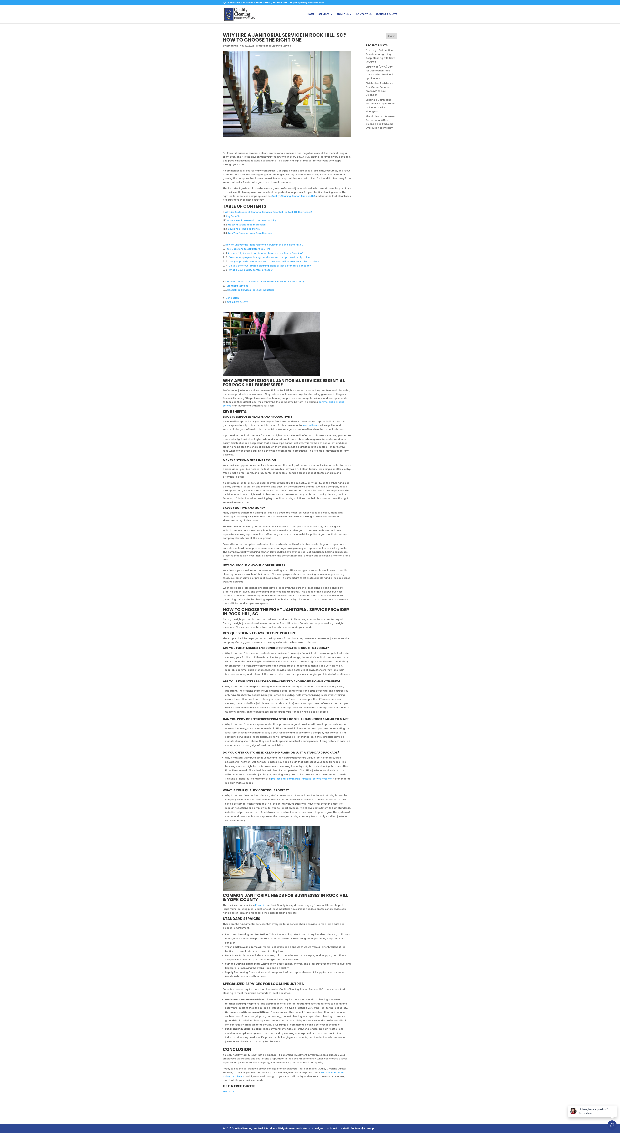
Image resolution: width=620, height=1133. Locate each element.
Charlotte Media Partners (346, 1128)
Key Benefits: (233, 216)
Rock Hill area (311, 425)
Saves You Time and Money (244, 228)
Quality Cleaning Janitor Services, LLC (293, 196)
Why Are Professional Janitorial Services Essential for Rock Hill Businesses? (268, 212)
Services (323, 14)
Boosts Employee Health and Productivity (251, 220)
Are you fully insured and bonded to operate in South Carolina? (265, 253)
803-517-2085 (280, 2)
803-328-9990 (263, 2)
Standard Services (237, 285)
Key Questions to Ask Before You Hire (248, 249)
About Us (343, 14)
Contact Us (364, 14)
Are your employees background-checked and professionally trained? (271, 257)
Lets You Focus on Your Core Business (250, 233)
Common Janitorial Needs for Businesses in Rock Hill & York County (265, 281)
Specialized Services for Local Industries (250, 290)
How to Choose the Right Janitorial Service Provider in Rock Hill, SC (264, 244)
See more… (229, 1091)
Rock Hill (260, 905)
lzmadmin (232, 45)
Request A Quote (386, 14)
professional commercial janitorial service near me (301, 778)
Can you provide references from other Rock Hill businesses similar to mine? (274, 261)
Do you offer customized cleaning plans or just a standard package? (270, 265)
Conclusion (232, 297)
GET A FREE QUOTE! (237, 302)
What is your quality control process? (251, 270)
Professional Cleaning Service (273, 45)
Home (310, 14)
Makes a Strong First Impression (247, 224)
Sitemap (368, 1128)
